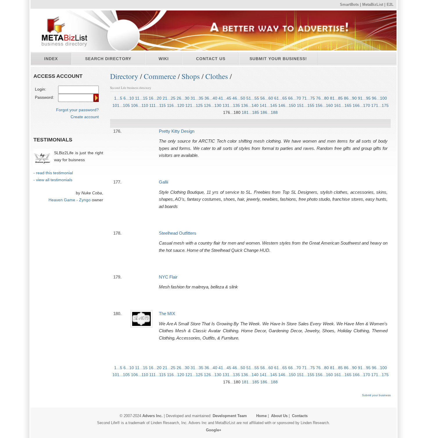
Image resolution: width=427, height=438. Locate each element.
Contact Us (210, 58)
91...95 (364, 98)
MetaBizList (372, 5)
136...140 (250, 105)
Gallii (163, 181)
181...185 (250, 112)
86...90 (350, 98)
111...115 (157, 105)
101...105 (121, 105)
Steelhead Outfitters (177, 233)
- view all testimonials (52, 179)
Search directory (108, 58)
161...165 (342, 105)
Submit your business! (278, 58)
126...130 (212, 105)
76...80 (322, 98)
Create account (85, 116)
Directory (124, 76)
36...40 (210, 98)
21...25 (169, 98)
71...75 (308, 98)
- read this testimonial (53, 172)
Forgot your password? (77, 109)
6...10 (128, 98)
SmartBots (349, 5)
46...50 (238, 98)
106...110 (139, 105)
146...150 (287, 105)
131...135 (231, 105)
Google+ (213, 430)
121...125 (194, 105)
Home (261, 416)
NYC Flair (168, 276)
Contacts (300, 416)
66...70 (294, 98)
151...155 (305, 105)
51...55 (252, 98)
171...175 (380, 105)
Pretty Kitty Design (176, 131)
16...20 (155, 98)
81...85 (336, 98)
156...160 (324, 105)
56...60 (266, 98)
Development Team (230, 416)
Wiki (164, 58)
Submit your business (376, 395)
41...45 (224, 98)
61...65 (280, 98)
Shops (191, 76)
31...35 (197, 98)
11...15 (141, 98)
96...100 (379, 98)
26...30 (183, 98)
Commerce (160, 76)
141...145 (268, 105)
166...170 (361, 105)
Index (51, 58)
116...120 (175, 105)
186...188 (269, 112)
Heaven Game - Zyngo (70, 200)
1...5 (118, 98)
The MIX (167, 313)
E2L (390, 5)
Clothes (216, 76)
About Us (279, 416)
